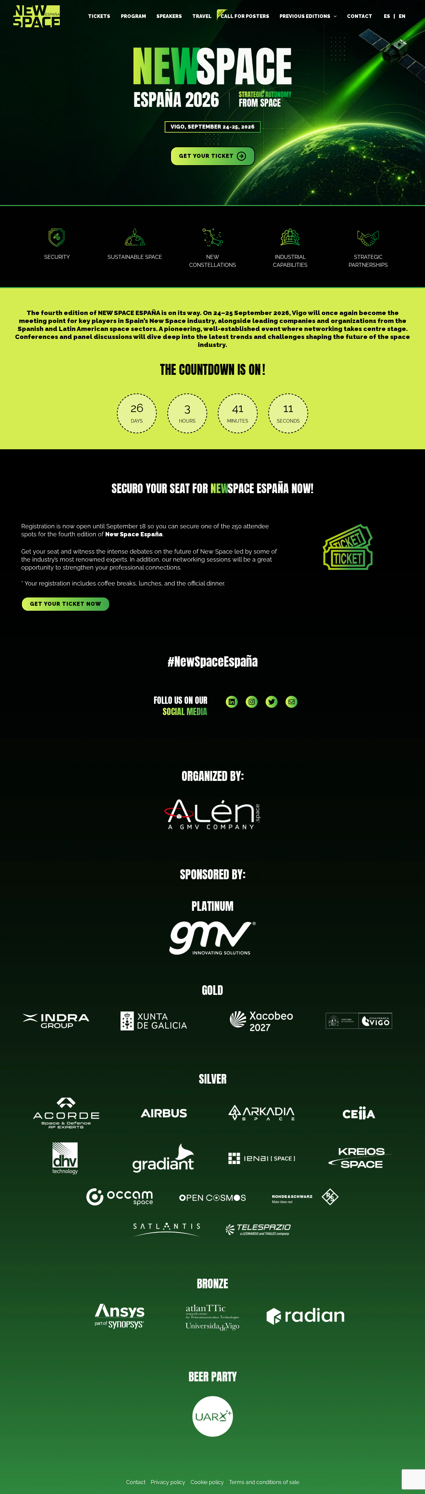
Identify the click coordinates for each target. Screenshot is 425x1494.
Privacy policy (168, 1482)
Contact (359, 16)
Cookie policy (207, 1482)
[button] (333, 16)
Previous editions (305, 16)
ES (387, 16)
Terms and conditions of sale (264, 1482)
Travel (202, 16)
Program (133, 16)
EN (402, 16)
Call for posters (244, 16)
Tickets (99, 16)
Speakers (169, 16)
